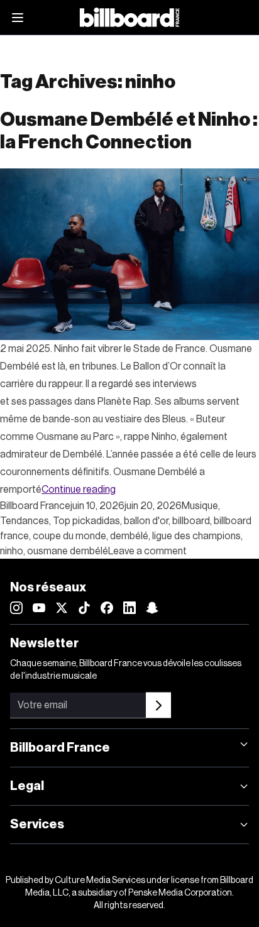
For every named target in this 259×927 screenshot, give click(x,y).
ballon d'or (146, 521)
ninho (11, 551)
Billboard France (35, 506)
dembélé (129, 536)
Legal (27, 786)
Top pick (72, 521)
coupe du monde (69, 536)
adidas (105, 521)
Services (37, 824)
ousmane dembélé (67, 551)
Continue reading (78, 490)
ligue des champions (196, 536)
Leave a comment (147, 551)
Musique (200, 506)
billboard (191, 521)
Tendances (24, 521)
